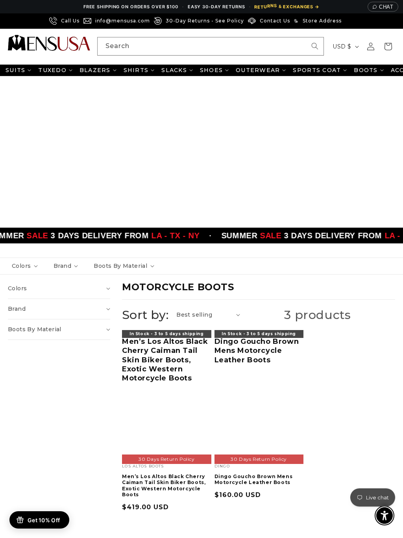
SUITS (15, 70)
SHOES (211, 70)
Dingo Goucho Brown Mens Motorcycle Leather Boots (256, 350)
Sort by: (145, 315)
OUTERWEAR (258, 70)
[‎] (348, 20)
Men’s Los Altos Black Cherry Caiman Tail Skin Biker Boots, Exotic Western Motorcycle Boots (165, 360)
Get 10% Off (44, 520)
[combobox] (211, 46)
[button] (388, 46)
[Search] (315, 46)
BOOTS (365, 70)
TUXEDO (52, 70)
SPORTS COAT (317, 70)
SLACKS (174, 70)
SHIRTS (136, 70)
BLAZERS (95, 70)
